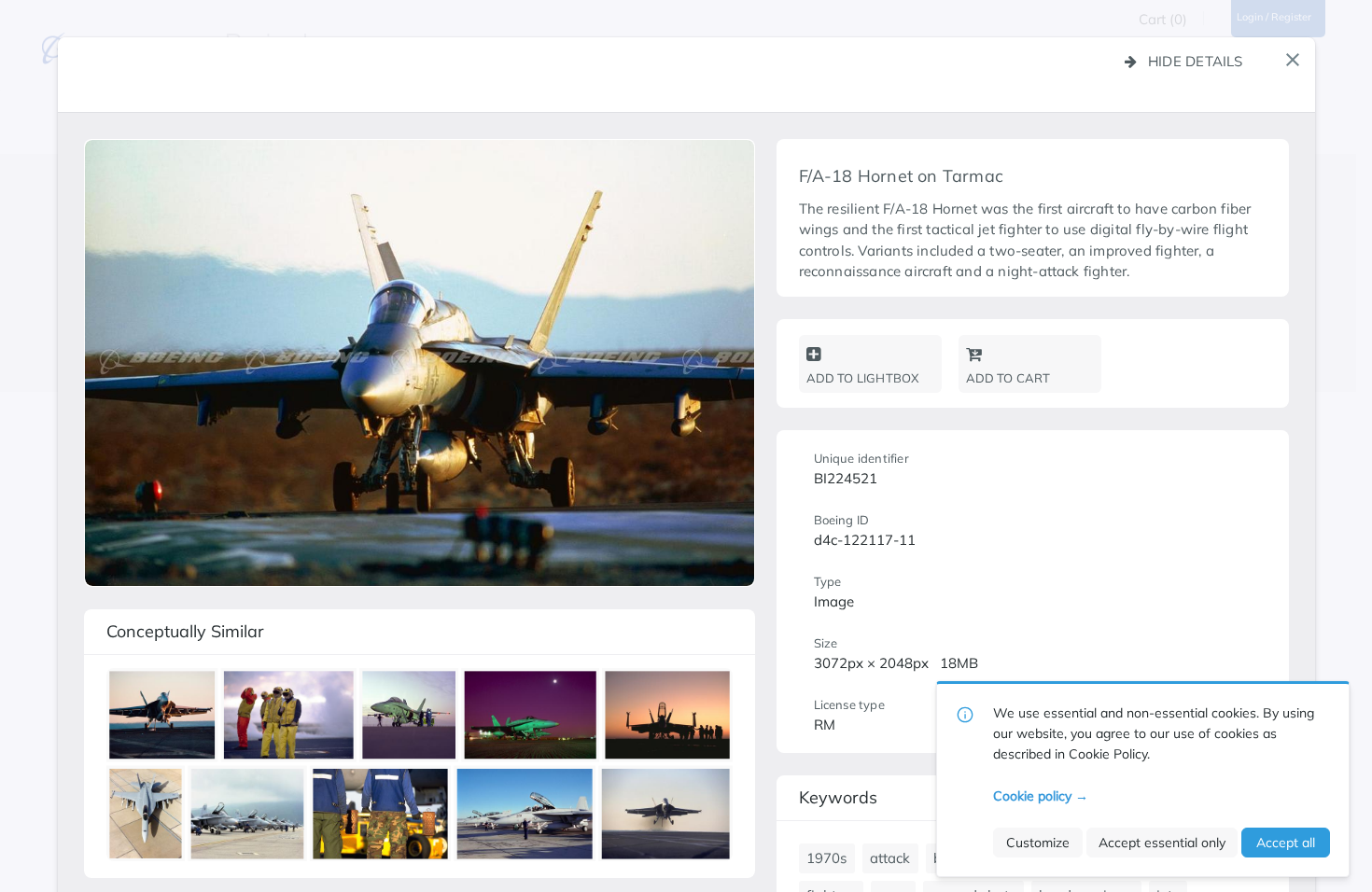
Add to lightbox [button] (862, 377)
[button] (1292, 60)
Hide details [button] (1195, 61)
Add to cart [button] (1008, 377)
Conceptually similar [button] (185, 631)
